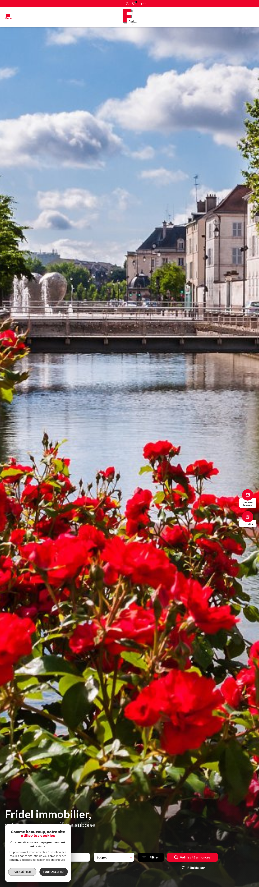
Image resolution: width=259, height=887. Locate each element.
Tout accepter (53, 872)
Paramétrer (22, 872)
